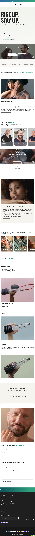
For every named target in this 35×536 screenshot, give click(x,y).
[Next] (34, 1)
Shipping (2, 503)
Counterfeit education (11, 502)
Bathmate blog (12, 503)
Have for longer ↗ (6, 35)
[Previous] (1, 1)
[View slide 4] (19, 171)
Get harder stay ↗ (7, 37)
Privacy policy (3, 500)
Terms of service (21, 534)
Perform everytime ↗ (8, 39)
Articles (11, 497)
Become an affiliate (4, 504)
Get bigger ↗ (7, 33)
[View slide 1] (15, 171)
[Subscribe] (18, 518)
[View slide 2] (17, 171)
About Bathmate (3, 497)
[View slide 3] (18, 171)
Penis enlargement (12, 504)
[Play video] (7, 137)
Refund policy (13, 534)
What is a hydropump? (12, 499)
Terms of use (3, 501)
